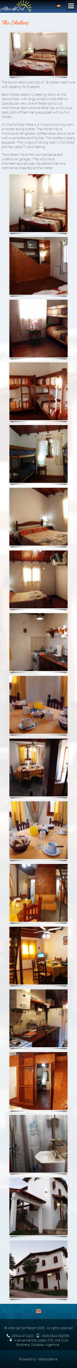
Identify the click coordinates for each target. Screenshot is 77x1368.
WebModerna (47, 1359)
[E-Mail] (38, 1311)
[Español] (58, 5)
